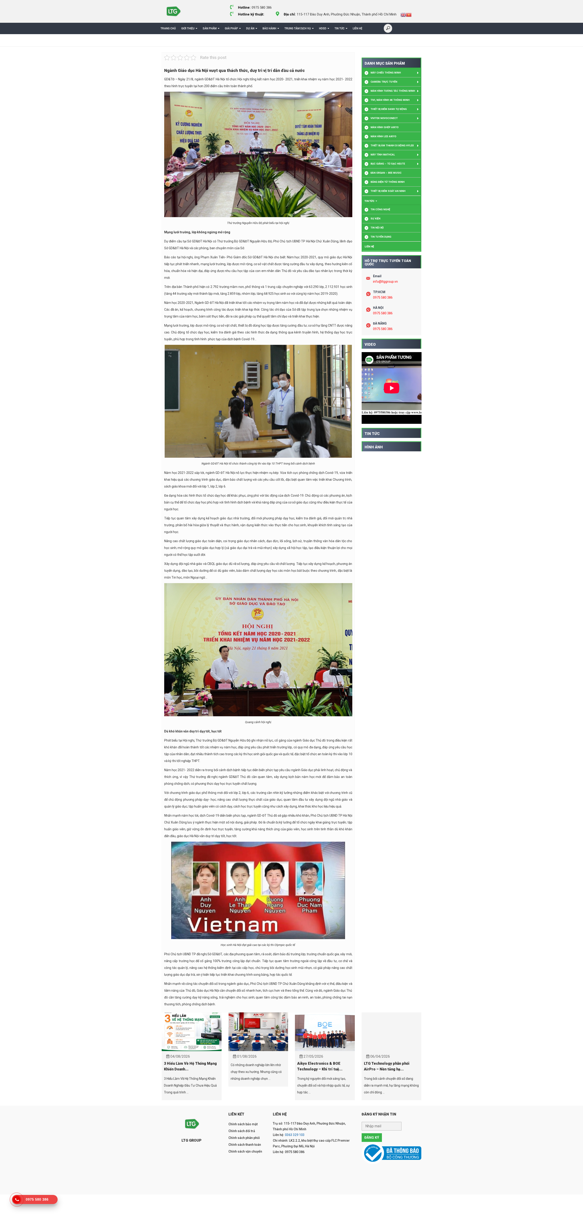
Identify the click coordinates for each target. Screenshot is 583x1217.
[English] (403, 14)
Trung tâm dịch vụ (297, 28)
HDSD (322, 28)
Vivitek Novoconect (384, 118)
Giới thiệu (187, 28)
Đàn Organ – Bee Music (386, 172)
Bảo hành (269, 28)
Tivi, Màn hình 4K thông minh (390, 100)
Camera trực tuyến (384, 81)
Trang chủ (168, 28)
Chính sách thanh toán (244, 1144)
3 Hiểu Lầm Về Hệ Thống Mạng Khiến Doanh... (190, 1066)
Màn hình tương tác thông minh (393, 90)
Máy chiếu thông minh (386, 72)
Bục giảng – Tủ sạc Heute (388, 163)
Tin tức (340, 28)
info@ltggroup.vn (385, 281)
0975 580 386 (383, 297)
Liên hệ (357, 28)
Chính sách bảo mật (243, 1124)
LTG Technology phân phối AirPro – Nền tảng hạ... (386, 1066)
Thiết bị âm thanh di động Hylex (392, 145)
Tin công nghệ (380, 209)
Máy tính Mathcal (383, 154)
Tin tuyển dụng (381, 236)
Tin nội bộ (377, 227)
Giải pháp (231, 28)
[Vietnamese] (409, 14)
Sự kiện (375, 218)
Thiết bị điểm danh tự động (389, 109)
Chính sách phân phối (244, 1138)
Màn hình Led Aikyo (383, 136)
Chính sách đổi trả (241, 1131)
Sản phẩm (210, 28)
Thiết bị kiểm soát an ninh (388, 191)
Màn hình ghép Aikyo (385, 127)
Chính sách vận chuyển (245, 1151)
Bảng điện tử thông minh (387, 181)
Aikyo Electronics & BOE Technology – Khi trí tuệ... (320, 1066)
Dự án (250, 28)
